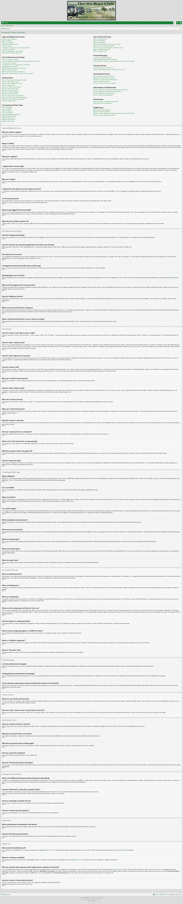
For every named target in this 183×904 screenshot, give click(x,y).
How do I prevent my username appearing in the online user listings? (21, 61)
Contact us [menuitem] (157, 894)
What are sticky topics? (8, 118)
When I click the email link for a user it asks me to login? (18, 73)
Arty (86, 899)
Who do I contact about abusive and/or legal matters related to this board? (113, 113)
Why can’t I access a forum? (10, 90)
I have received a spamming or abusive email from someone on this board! (114, 61)
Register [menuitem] (181, 23)
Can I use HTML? (7, 109)
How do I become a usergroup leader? (103, 46)
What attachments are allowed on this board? (105, 101)
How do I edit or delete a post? (10, 81)
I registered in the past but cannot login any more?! (16, 47)
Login (4, 25)
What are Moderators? (99, 41)
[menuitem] (174, 22)
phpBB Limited (48, 850)
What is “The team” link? (100, 51)
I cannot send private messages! (102, 57)
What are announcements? (9, 116)
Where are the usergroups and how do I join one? (106, 44)
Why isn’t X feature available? (101, 111)
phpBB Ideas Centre (76, 859)
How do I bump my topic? (9, 101)
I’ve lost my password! (8, 49)
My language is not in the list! (10, 66)
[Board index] (91, 10)
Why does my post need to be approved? (13, 99)
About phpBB (120, 850)
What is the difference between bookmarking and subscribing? (110, 89)
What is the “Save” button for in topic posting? (14, 97)
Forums (6, 22)
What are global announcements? (11, 114)
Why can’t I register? (8, 42)
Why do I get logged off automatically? (12, 51)
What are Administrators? (100, 39)
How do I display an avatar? (9, 70)
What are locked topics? (8, 119)
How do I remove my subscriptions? (103, 95)
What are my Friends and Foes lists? (103, 68)
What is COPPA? (7, 41)
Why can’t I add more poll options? (11, 87)
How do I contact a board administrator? (104, 115)
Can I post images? (7, 112)
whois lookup (116, 869)
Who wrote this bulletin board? (101, 110)
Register (11, 25)
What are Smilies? (7, 111)
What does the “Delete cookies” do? (12, 53)
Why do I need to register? (9, 39)
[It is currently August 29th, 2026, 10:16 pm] (180, 28)
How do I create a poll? (8, 85)
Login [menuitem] (178, 23)
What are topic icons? (8, 121)
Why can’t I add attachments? (10, 92)
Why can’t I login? (7, 46)
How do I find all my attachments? (102, 103)
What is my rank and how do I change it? (13, 71)
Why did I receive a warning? (10, 94)
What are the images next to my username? (14, 68)
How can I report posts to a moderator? (13, 95)
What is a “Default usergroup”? (101, 49)
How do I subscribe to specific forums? (104, 93)
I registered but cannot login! (10, 44)
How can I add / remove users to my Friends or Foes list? (109, 69)
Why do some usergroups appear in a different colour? (108, 47)
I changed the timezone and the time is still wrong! (16, 64)
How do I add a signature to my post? (12, 83)
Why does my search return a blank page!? (105, 79)
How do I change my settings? (10, 59)
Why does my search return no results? (104, 78)
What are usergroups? (99, 42)
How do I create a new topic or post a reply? (14, 80)
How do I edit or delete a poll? (10, 88)
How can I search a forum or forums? (103, 76)
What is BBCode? (7, 107)
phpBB (171, 277)
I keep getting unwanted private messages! (105, 59)
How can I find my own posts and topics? (104, 83)
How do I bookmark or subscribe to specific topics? (107, 91)
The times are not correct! (9, 63)
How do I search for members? (101, 81)
